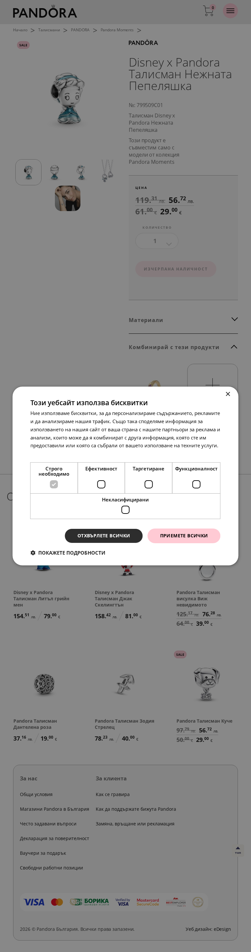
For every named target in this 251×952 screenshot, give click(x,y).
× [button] (228, 394)
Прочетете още (48, 453)
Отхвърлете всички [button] (103, 535)
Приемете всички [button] (184, 535)
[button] (67, 553)
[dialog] (125, 476)
